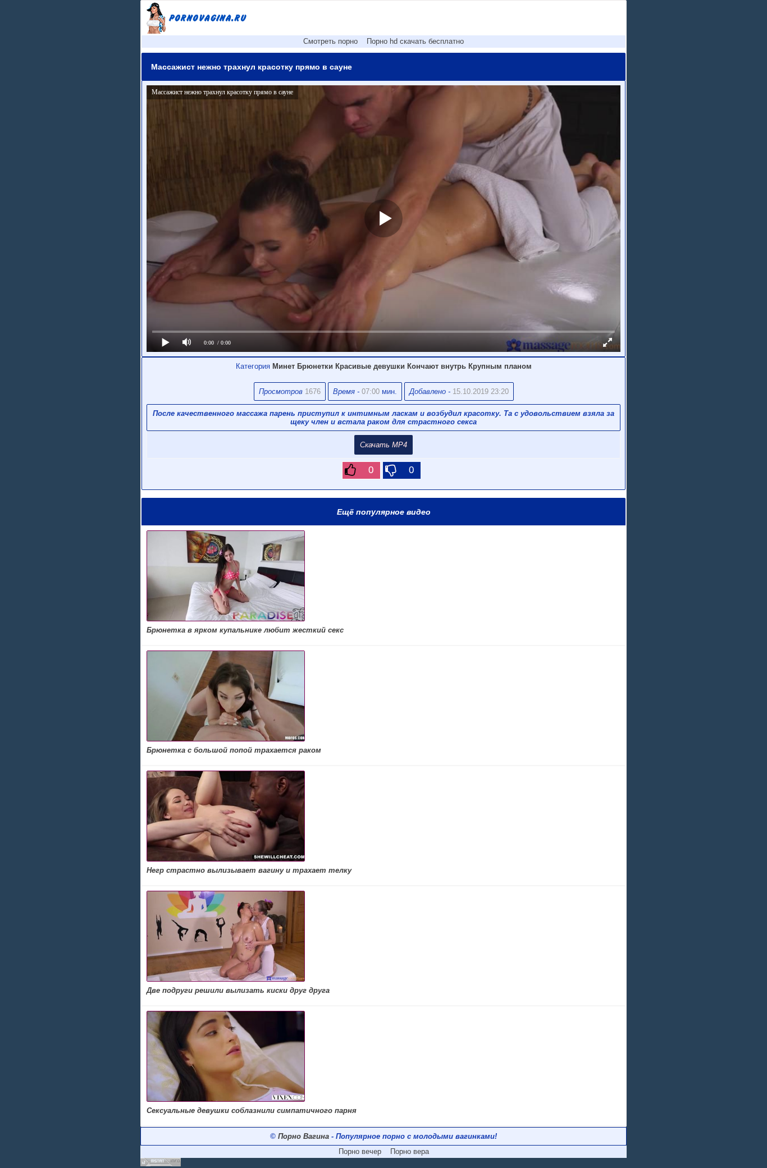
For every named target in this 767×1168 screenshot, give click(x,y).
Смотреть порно (330, 41)
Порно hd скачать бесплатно (415, 41)
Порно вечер (360, 1151)
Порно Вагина (303, 1136)
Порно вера (409, 1151)
